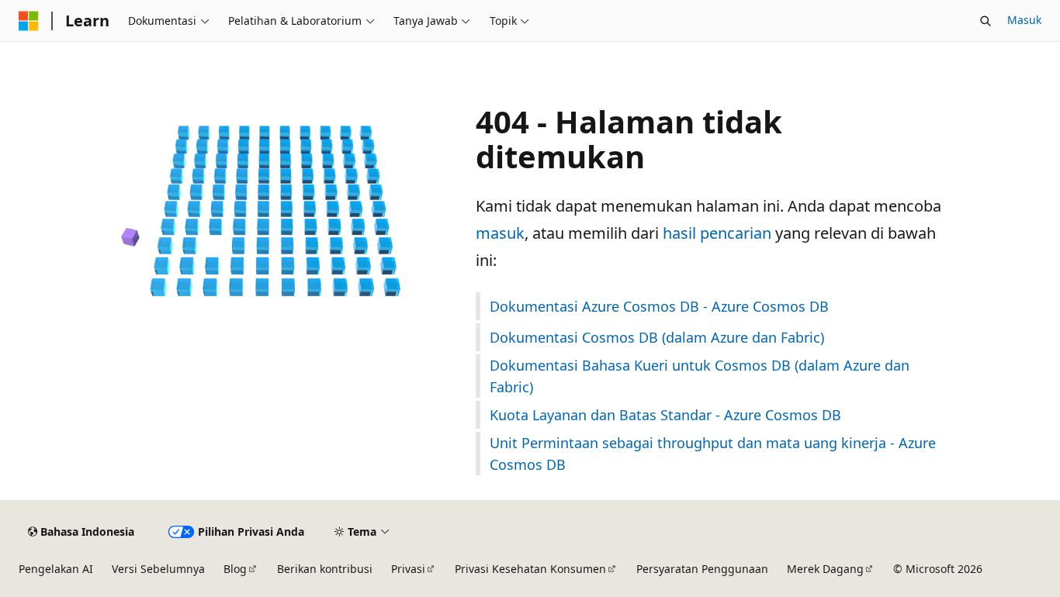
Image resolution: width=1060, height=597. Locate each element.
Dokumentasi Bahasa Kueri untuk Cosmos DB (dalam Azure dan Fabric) (699, 376)
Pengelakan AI (56, 568)
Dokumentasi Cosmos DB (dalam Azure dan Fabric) (657, 337)
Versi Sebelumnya (158, 568)
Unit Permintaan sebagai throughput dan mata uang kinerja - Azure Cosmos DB (713, 453)
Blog (235, 568)
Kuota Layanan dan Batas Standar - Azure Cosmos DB (665, 414)
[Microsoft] (29, 21)
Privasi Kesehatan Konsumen (530, 568)
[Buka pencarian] (985, 21)
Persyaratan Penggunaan (702, 568)
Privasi (408, 568)
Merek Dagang (825, 568)
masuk (500, 233)
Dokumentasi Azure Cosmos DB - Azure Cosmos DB (659, 306)
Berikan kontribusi (324, 568)
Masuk (1024, 19)
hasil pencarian (717, 233)
